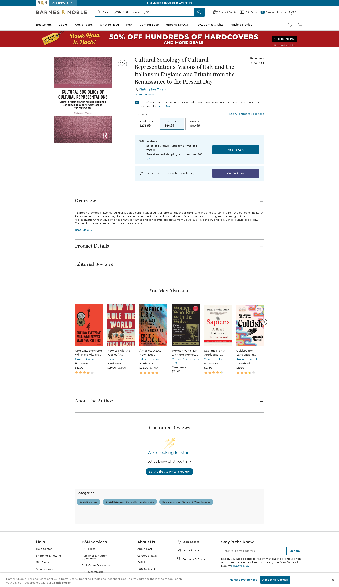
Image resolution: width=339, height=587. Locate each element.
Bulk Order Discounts (96, 565)
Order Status (191, 550)
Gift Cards (42, 562)
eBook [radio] (195, 123)
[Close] (332, 579)
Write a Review (144, 94)
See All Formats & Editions (246, 113)
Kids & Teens (84, 24)
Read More (82, 229)
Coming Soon (149, 24)
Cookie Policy (61, 582)
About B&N (144, 548)
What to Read (109, 24)
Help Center (44, 548)
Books (63, 24)
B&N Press (88, 548)
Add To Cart (236, 149)
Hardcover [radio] (146, 123)
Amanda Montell (246, 359)
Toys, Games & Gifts (209, 24)
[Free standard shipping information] (148, 158)
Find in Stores (236, 173)
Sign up (295, 550)
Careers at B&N (147, 555)
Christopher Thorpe (153, 89)
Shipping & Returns (49, 555)
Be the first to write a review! (169, 471)
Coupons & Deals (193, 559)
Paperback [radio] (172, 123)
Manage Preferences (243, 579)
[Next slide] (264, 322)
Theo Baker (114, 359)
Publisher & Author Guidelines (94, 557)
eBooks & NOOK (177, 24)
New (129, 24)
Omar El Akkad (84, 359)
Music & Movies (241, 24)
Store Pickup (44, 569)
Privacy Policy (240, 565)
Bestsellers (44, 24)
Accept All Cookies (275, 579)
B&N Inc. (143, 562)
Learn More (165, 105)
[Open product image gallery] (83, 100)
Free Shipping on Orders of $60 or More (169, 2)
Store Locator (191, 541)
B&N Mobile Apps (148, 569)
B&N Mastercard (92, 571)
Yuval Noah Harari (215, 359)
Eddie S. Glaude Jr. (151, 359)
